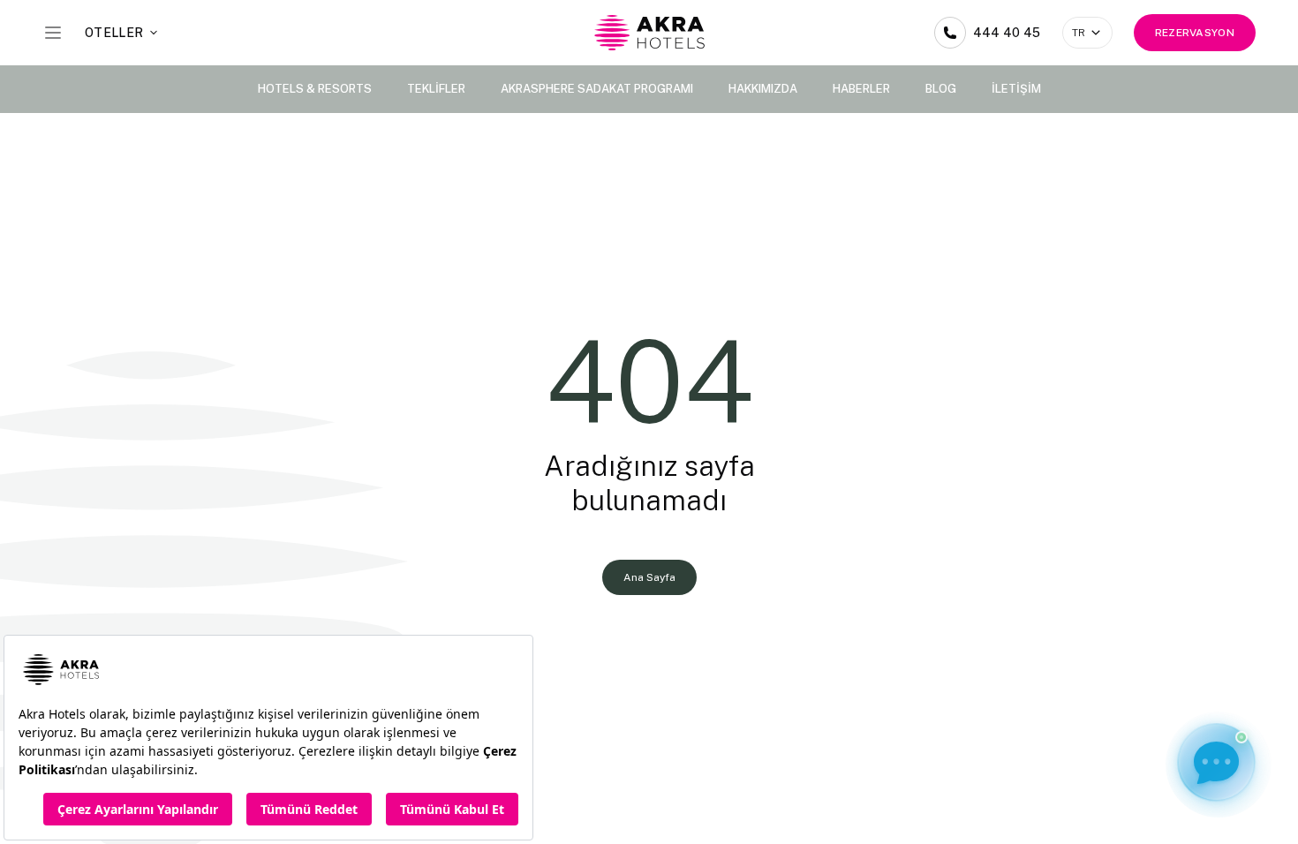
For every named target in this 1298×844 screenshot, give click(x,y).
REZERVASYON (1194, 32)
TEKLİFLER (436, 88)
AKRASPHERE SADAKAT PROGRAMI (597, 88)
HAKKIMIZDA (762, 88)
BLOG (940, 88)
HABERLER (861, 88)
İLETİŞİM (1016, 88)
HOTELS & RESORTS (315, 88)
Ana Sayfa (649, 577)
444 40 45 (1007, 33)
